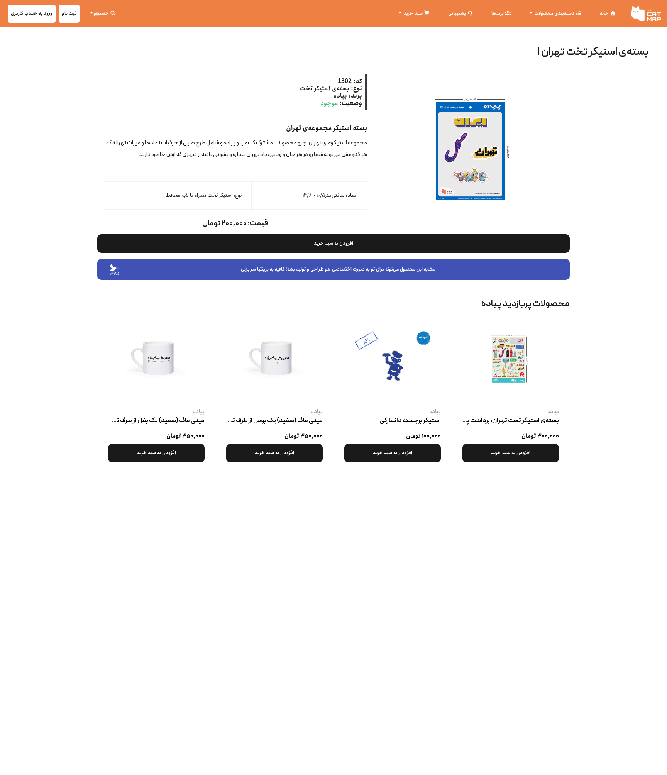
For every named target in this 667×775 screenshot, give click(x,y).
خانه (605, 13)
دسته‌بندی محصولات (554, 13)
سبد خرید (413, 13)
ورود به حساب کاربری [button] (31, 13)
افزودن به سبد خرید (333, 243)
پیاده (340, 96)
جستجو (102, 13)
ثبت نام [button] (69, 13)
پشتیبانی (457, 13)
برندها (498, 13)
